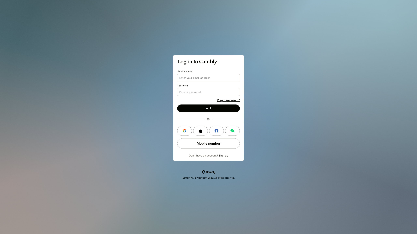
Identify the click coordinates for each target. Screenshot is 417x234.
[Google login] (184, 131)
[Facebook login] (216, 131)
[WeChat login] (232, 131)
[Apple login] (200, 131)
